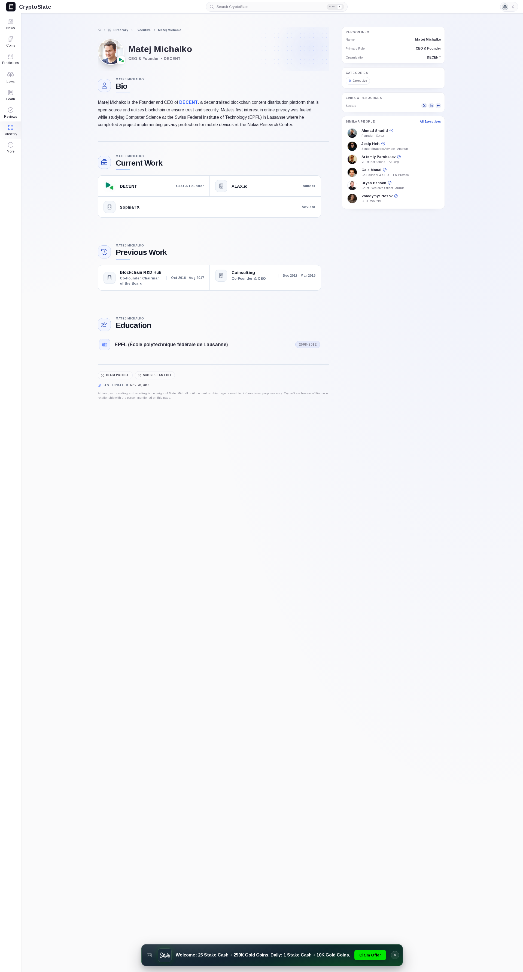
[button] (10, 147)
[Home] (99, 30)
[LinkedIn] (431, 105)
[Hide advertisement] (395, 955)
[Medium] (438, 105)
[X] (424, 105)
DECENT (188, 102)
